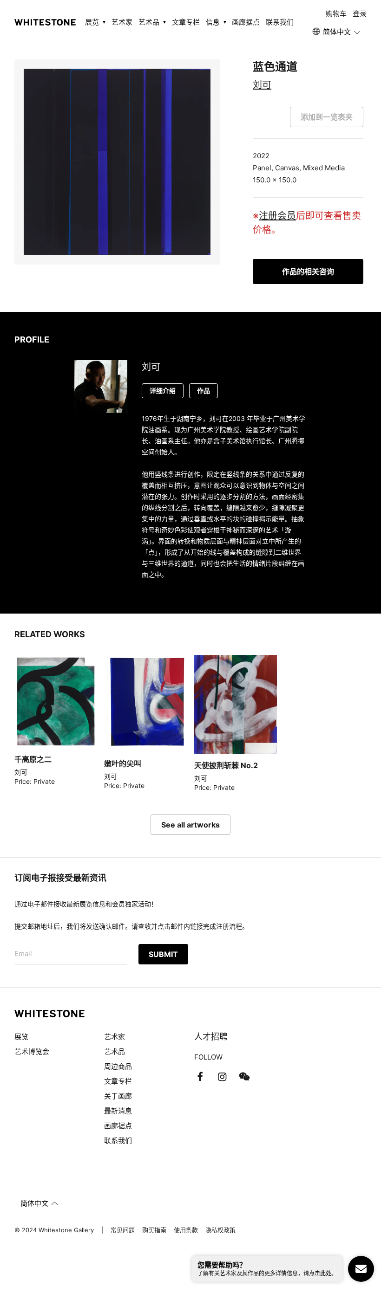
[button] (337, 32)
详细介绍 (163, 390)
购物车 (336, 13)
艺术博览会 (31, 1051)
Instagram (222, 1076)
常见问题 (123, 1230)
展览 (21, 1036)
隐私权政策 (220, 1230)
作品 (203, 390)
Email (23, 953)
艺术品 (114, 1051)
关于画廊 (118, 1096)
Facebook (199, 1076)
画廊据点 (246, 22)
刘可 (262, 85)
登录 (360, 13)
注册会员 (277, 215)
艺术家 (122, 22)
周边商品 (118, 1066)
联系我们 (280, 22)
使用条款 (186, 1230)
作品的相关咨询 (308, 271)
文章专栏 (186, 22)
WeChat (244, 1076)
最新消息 (118, 1110)
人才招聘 (211, 1036)
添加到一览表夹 (327, 117)
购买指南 (154, 1230)
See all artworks (190, 824)
